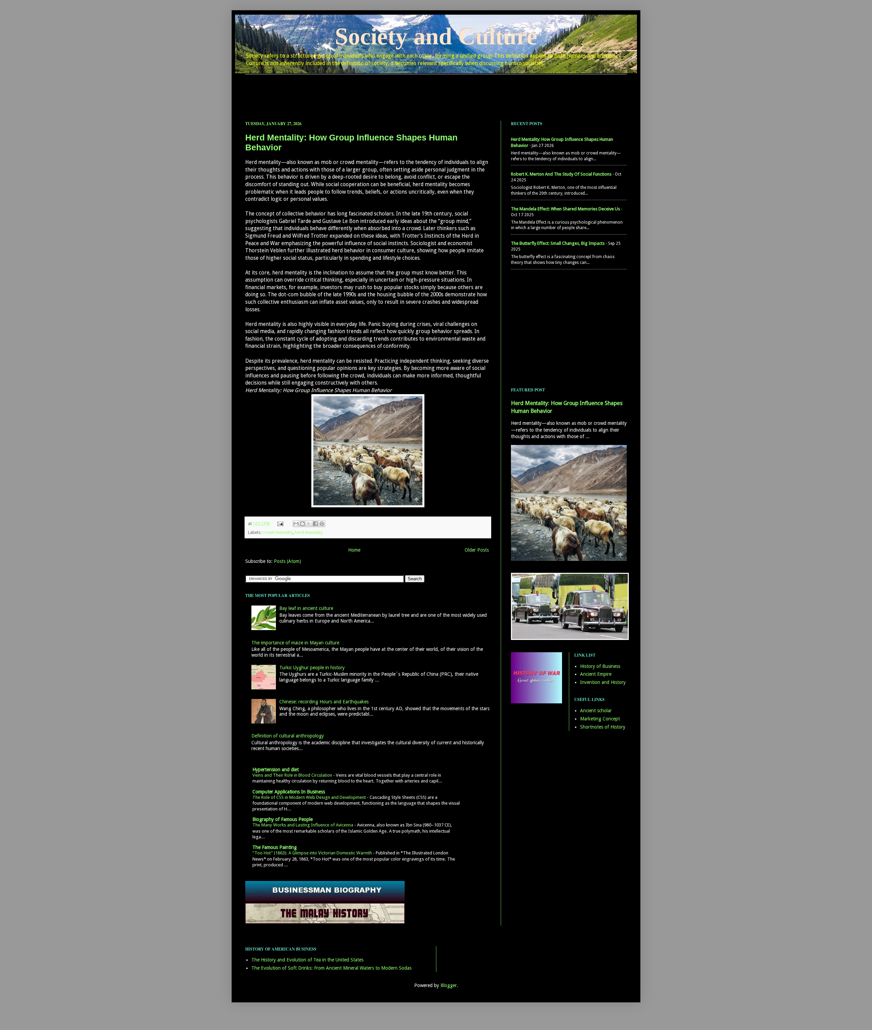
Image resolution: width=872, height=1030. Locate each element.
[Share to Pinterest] (321, 523)
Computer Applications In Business (288, 791)
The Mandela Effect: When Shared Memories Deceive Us (565, 208)
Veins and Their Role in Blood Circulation (292, 775)
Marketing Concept (600, 718)
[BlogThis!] (302, 523)
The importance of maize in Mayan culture (295, 642)
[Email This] (296, 523)
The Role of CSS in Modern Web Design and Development (309, 797)
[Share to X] (309, 523)
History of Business (600, 666)
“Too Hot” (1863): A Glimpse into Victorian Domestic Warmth (312, 852)
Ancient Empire (595, 674)
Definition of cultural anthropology (287, 735)
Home (354, 550)
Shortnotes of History (602, 727)
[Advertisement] (436, 91)
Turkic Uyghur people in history (312, 667)
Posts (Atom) (287, 561)
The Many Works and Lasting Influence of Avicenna (303, 824)
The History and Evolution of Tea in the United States (307, 959)
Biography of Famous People (282, 819)
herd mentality (309, 532)
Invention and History (603, 682)
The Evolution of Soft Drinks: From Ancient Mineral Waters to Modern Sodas (331, 968)
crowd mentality (277, 532)
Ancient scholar (596, 710)
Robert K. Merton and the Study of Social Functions (561, 174)
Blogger (448, 985)
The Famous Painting (274, 847)
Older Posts (477, 550)
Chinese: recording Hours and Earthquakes (324, 701)
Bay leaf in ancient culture (306, 608)
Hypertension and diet (275, 769)
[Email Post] (279, 523)
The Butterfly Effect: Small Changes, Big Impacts (558, 243)
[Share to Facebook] (315, 523)
